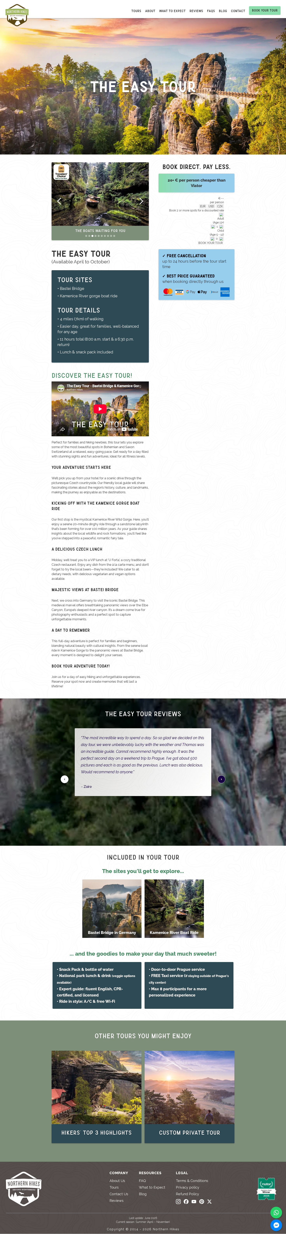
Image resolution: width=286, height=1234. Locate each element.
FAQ (142, 1180)
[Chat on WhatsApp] (276, 1212)
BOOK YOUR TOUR (210, 243)
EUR (202, 206)
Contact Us (119, 1194)
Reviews (196, 11)
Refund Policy (187, 1194)
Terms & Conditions (192, 1180)
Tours (136, 11)
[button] (59, 201)
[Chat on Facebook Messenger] (276, 1225)
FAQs (211, 11)
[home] (19, 16)
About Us (117, 1180)
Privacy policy (187, 1187)
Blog (223, 11)
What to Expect (152, 1187)
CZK (220, 206)
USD (211, 206)
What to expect (172, 11)
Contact (238, 11)
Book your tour (265, 10)
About (150, 11)
